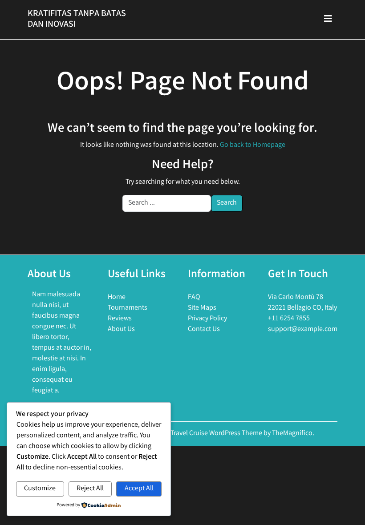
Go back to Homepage (252, 145)
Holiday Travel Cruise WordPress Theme (205, 433)
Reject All (90, 489)
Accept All (139, 489)
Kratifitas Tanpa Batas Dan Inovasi (77, 19)
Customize (40, 489)
